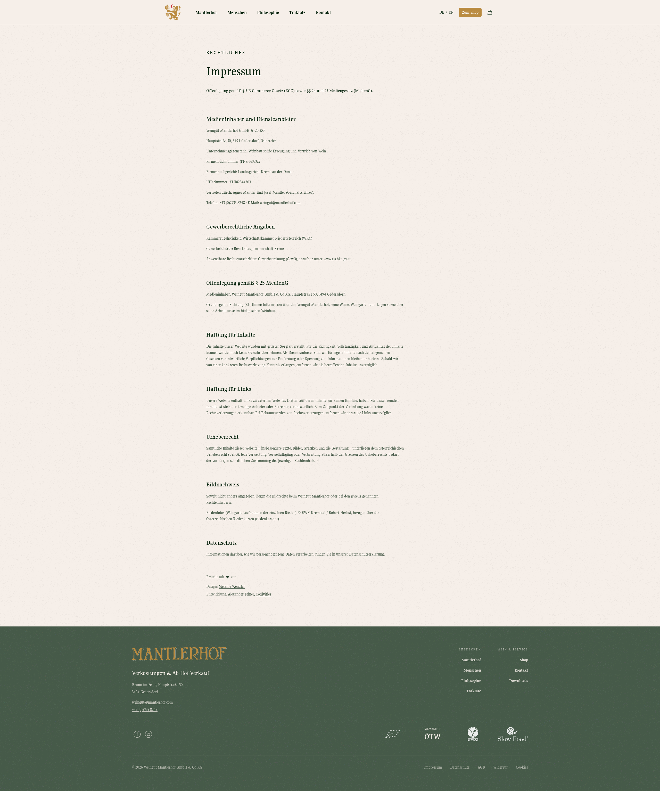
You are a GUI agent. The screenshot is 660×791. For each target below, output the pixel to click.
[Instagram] (148, 734)
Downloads (518, 680)
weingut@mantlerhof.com (152, 702)
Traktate (297, 12)
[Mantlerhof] (173, 12)
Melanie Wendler (232, 586)
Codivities (263, 594)
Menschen (237, 12)
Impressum (433, 767)
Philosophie (268, 12)
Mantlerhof (206, 12)
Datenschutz (459, 767)
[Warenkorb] (490, 12)
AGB (481, 767)
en (451, 12)
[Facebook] (137, 734)
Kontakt (323, 12)
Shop (524, 660)
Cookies (522, 767)
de (441, 12)
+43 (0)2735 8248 (145, 709)
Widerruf (500, 767)
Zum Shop (470, 12)
